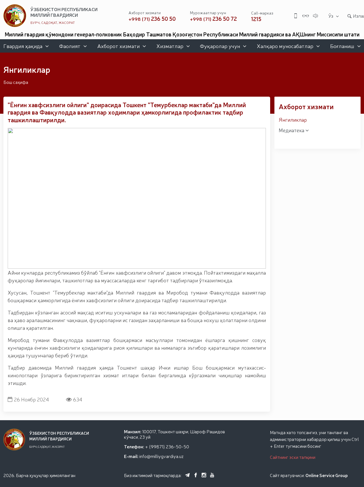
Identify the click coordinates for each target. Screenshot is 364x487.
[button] (130, 263)
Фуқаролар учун (220, 45)
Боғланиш (342, 45)
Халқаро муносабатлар (285, 45)
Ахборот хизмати (118, 45)
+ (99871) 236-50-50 (167, 446)
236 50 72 (213, 19)
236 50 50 (152, 19)
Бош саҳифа (15, 82)
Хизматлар (169, 45)
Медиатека (292, 130)
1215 (256, 19)
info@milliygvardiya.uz (161, 456)
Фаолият (69, 45)
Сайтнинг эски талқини (292, 457)
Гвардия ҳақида (22, 45)
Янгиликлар (293, 119)
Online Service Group (326, 475)
